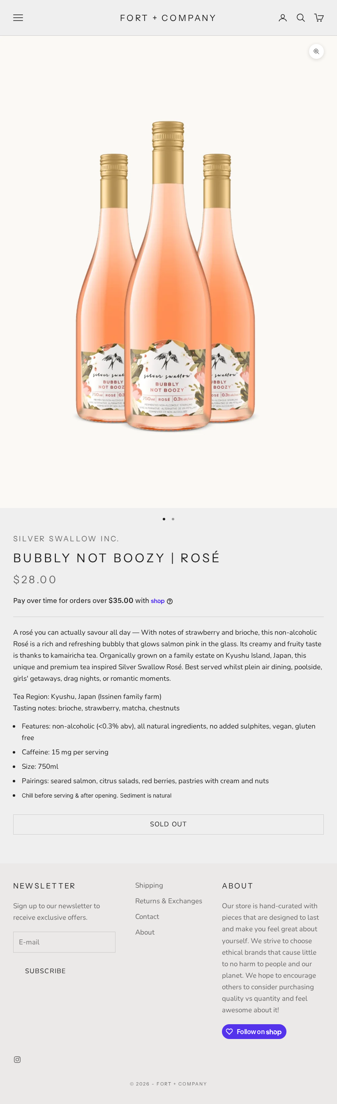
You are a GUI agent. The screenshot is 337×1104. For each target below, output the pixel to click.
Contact (147, 916)
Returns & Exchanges (168, 901)
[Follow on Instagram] (17, 1059)
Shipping (149, 885)
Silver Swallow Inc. (66, 538)
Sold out (168, 824)
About (145, 932)
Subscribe (45, 971)
